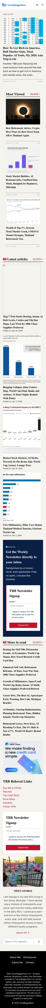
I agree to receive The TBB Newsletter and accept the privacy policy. (23, 614)
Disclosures (29, 957)
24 (39, 246)
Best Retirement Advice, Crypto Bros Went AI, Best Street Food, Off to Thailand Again (22, 131)
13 (42, 81)
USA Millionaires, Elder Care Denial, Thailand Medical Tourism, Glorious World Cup (22, 528)
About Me (15, 957)
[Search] (38, 942)
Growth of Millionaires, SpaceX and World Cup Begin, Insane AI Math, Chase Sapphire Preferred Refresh (22, 685)
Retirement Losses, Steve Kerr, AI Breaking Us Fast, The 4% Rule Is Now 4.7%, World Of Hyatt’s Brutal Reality (22, 729)
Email (12, 601)
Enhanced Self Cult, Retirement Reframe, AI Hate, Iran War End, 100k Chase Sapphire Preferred (21, 670)
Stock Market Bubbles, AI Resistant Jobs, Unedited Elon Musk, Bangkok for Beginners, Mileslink (22, 181)
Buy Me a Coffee (12, 788)
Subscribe (17, 962)
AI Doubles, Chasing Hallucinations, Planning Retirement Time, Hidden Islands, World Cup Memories (22, 713)
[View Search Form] (43, 5)
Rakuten (7, 791)
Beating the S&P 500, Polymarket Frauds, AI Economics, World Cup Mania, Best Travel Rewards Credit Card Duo (21, 655)
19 (39, 143)
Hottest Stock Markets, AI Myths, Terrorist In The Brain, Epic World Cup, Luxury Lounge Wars (21, 461)
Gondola (7, 802)
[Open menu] (37, 5)
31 (39, 195)
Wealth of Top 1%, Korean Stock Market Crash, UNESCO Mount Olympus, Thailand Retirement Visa (22, 233)
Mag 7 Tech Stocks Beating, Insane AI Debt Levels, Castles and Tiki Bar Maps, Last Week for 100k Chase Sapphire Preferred (23, 322)
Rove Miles (9, 799)
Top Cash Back (11, 795)
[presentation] (23, 30)
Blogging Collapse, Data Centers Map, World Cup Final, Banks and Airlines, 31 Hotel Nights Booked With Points (21, 392)
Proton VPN (9, 806)
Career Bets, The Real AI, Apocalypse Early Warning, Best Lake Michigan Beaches (23, 699)
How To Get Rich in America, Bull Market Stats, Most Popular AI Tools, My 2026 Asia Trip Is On (23, 53)
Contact (30, 962)
